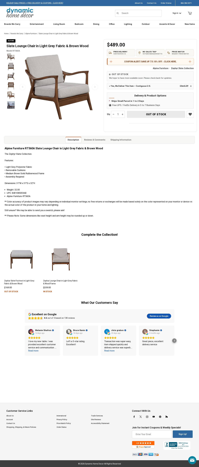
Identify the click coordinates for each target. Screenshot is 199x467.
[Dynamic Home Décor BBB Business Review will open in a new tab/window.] (178, 445)
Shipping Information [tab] (120, 140)
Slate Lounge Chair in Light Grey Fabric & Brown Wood (58, 34)
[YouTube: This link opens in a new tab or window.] (153, 417)
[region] (10, 87)
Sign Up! (183, 434)
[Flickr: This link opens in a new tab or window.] (166, 417)
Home (6, 34)
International (61, 416)
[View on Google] (31, 331)
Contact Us (151, 3)
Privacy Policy (62, 419)
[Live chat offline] (192, 460)
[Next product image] (95, 87)
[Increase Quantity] (122, 114)
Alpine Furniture (31, 34)
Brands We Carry (17, 34)
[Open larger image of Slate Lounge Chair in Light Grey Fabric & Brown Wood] (59, 87)
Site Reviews (96, 419)
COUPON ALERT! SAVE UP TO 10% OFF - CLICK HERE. (150, 61)
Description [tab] (73, 140)
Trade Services (97, 416)
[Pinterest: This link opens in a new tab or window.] (160, 417)
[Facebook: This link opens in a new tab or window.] (134, 417)
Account (9, 419)
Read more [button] (33, 350)
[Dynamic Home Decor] (19, 13)
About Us (139, 3)
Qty (108, 114)
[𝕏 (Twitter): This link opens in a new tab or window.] (140, 417)
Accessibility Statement (100, 423)
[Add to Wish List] (190, 114)
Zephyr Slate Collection (182, 68)
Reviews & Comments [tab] (94, 140)
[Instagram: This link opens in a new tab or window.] (147, 417)
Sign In (175, 13)
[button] (11, 57)
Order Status (166, 3)
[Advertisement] (99, 377)
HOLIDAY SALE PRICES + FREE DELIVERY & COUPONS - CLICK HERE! (34, 3)
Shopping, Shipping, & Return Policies (21, 427)
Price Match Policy (64, 423)
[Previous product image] (22, 87)
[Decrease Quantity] (113, 114)
